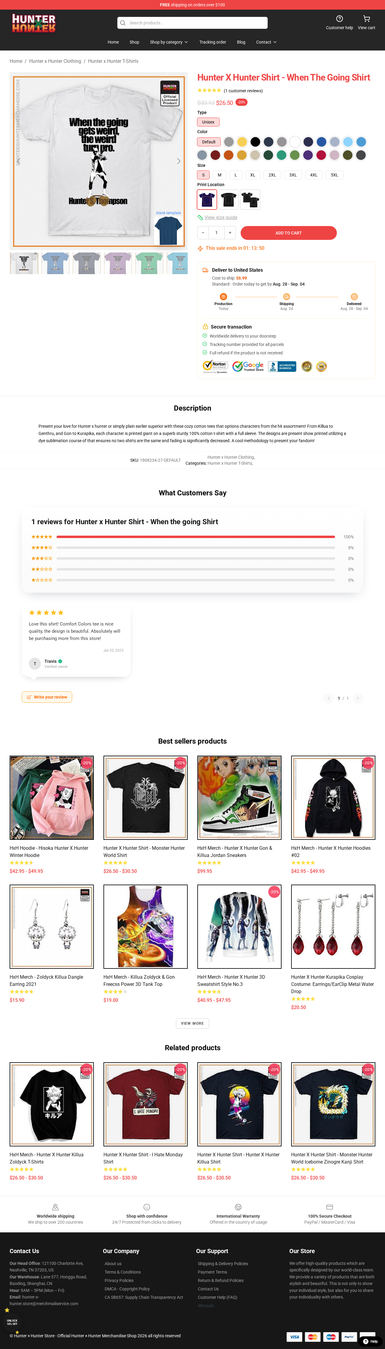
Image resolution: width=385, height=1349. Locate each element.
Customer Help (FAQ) (217, 1297)
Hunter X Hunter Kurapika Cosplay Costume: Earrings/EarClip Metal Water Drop (332, 984)
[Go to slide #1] (24, 263)
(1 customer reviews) (243, 90)
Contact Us (208, 1288)
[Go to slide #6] (180, 263)
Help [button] (374, 1341)
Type (202, 112)
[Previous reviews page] (328, 698)
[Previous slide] (19, 161)
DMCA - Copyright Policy (127, 1288)
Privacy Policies (119, 1280)
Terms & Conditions (123, 1272)
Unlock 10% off (12, 1322)
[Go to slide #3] (86, 263)
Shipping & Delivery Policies (223, 1263)
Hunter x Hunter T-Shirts (113, 61)
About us (113, 1263)
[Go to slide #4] (117, 263)
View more (192, 1023)
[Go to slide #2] (55, 263)
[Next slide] (178, 161)
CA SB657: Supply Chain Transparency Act (144, 1297)
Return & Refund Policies (221, 1280)
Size (201, 165)
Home (16, 61)
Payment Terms (212, 1272)
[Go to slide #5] (149, 263)
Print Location (210, 184)
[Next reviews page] (358, 698)
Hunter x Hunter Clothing (55, 61)
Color (202, 131)
